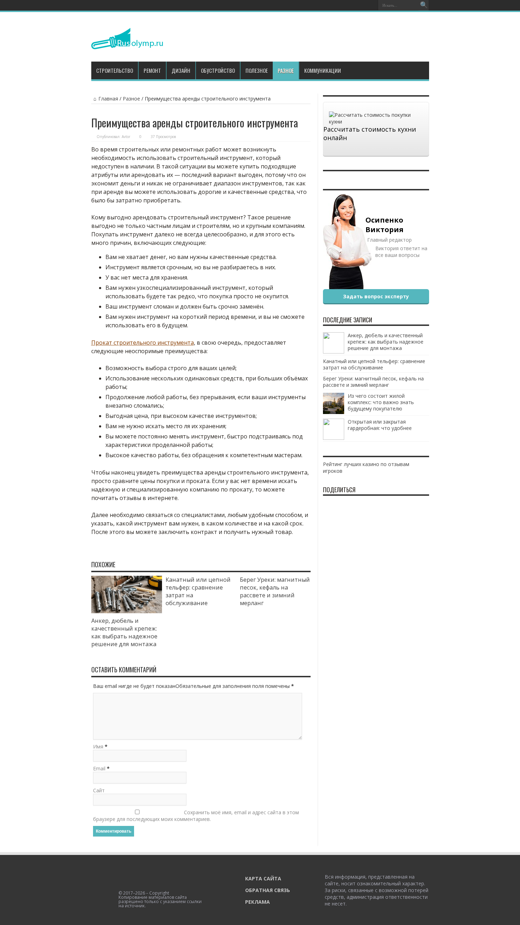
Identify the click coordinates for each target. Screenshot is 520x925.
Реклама (257, 901)
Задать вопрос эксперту (376, 296)
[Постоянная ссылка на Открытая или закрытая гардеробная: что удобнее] (333, 438)
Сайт (99, 790)
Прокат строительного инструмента (142, 342)
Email (99, 768)
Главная (108, 98)
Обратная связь (267, 890)
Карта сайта (263, 878)
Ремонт (152, 70)
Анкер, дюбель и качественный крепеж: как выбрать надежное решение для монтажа (124, 632)
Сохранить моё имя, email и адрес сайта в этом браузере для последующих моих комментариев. (196, 815)
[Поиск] (423, 5)
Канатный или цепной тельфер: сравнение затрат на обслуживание (374, 364)
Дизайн (181, 70)
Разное (286, 70)
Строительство (114, 70)
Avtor (126, 136)
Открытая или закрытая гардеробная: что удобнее (380, 424)
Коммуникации (322, 70)
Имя (98, 746)
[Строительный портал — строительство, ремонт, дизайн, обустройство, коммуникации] (127, 43)
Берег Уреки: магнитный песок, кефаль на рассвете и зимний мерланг (275, 591)
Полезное (256, 70)
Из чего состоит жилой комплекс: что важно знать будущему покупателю (381, 402)
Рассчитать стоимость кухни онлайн (369, 133)
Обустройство (218, 70)
